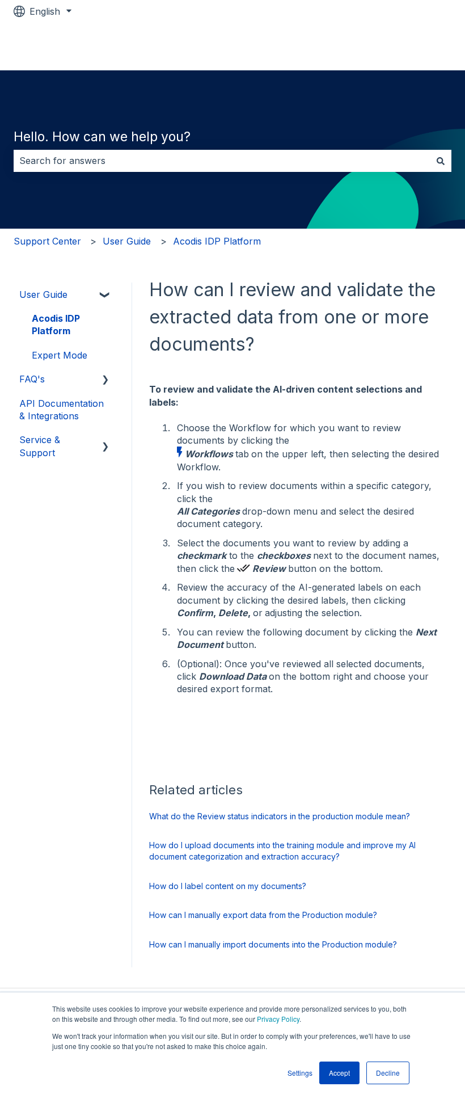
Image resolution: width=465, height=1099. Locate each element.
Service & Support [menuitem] (39, 446)
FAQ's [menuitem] (32, 379)
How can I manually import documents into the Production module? (273, 944)
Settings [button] (300, 1072)
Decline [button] (388, 1072)
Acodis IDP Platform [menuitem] (56, 324)
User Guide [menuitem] (43, 294)
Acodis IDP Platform (217, 241)
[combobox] (222, 160)
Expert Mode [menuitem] (59, 355)
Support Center (47, 241)
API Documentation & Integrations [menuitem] (61, 410)
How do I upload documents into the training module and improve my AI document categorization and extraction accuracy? (282, 850)
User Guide (127, 241)
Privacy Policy (278, 1019)
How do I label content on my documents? (227, 886)
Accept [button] (339, 1072)
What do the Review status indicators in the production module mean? (279, 816)
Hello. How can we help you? (102, 137)
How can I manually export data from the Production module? (263, 915)
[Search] (440, 160)
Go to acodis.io (408, 46)
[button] (105, 295)
